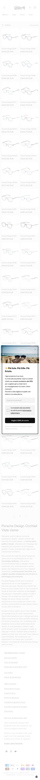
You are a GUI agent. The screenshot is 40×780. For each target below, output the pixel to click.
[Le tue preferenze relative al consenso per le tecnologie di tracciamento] (36, 776)
